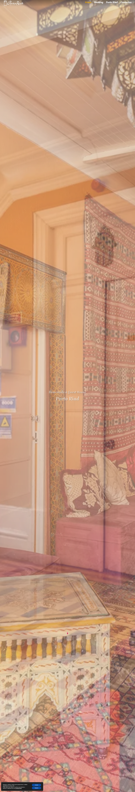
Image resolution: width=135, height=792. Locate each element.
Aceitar (36, 785)
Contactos (126, 2)
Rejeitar (36, 788)
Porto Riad (112, 2)
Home (88, 2)
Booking (98, 2)
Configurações (18, 788)
